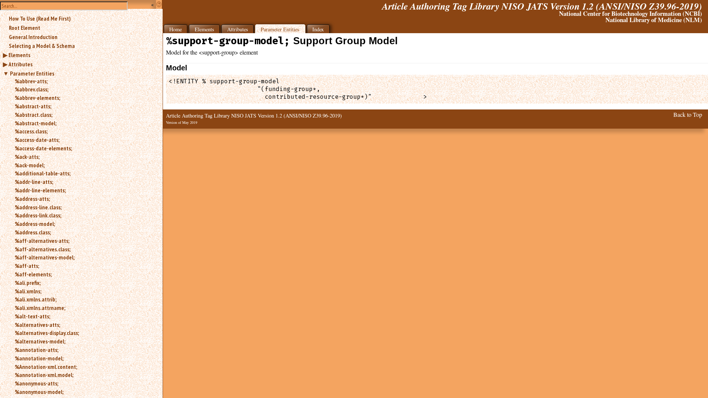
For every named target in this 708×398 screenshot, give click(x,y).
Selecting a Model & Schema (42, 45)
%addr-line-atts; (34, 181)
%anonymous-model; (39, 391)
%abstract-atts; (33, 106)
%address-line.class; (38, 207)
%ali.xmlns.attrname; (40, 307)
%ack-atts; (27, 156)
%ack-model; (30, 165)
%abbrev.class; (31, 89)
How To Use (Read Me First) (40, 18)
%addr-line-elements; (40, 190)
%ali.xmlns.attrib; (35, 299)
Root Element (24, 27)
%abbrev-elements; (37, 97)
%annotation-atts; (36, 349)
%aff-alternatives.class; (42, 249)
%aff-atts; (27, 265)
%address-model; (35, 223)
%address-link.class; (38, 215)
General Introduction (33, 37)
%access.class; (31, 131)
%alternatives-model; (40, 341)
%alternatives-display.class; (47, 332)
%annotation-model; (39, 358)
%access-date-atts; (37, 139)
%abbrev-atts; (31, 81)
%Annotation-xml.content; (46, 366)
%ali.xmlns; (28, 291)
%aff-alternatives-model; (44, 257)
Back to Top (687, 114)
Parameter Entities (32, 73)
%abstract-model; (35, 123)
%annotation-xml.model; (44, 374)
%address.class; (33, 232)
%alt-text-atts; (32, 316)
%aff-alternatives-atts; (42, 240)
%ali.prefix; (28, 282)
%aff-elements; (33, 274)
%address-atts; (32, 198)
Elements (19, 55)
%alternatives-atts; (37, 324)
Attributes (20, 64)
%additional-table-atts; (42, 173)
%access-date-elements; (43, 148)
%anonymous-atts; (36, 383)
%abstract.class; (33, 114)
